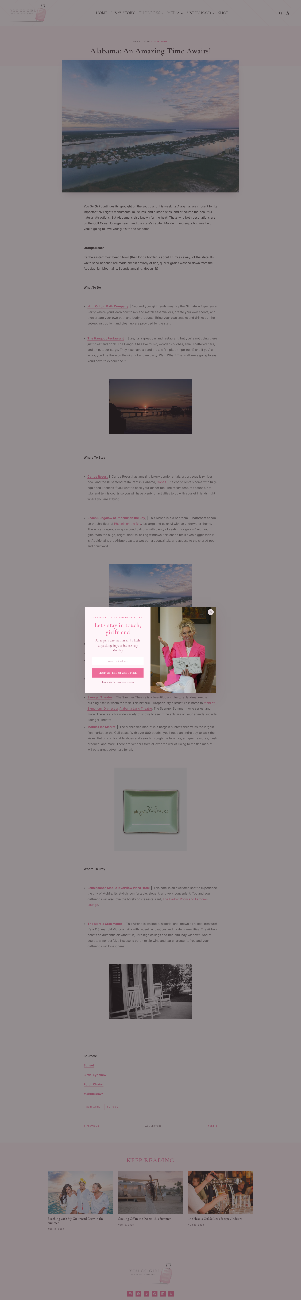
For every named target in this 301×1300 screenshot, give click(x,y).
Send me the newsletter (118, 673)
